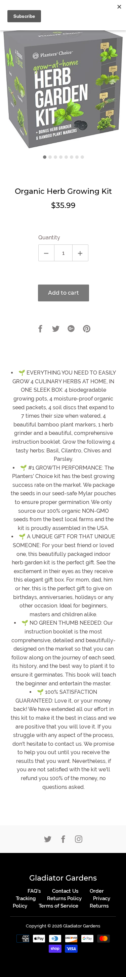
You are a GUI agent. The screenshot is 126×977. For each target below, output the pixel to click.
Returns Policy (64, 898)
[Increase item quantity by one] (80, 252)
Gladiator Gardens (63, 878)
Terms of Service (58, 906)
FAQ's (34, 891)
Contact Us (65, 891)
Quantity (49, 237)
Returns (99, 906)
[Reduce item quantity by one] (46, 252)
